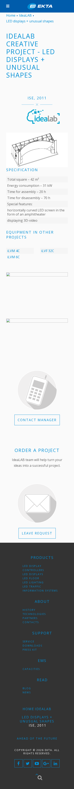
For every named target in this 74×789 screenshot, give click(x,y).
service (28, 641)
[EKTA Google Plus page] (46, 763)
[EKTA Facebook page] (18, 763)
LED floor (31, 578)
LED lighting (33, 582)
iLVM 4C (13, 251)
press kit (30, 649)
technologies (34, 614)
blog (27, 688)
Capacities (31, 669)
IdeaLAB (43, 709)
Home (28, 709)
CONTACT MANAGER (37, 420)
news (27, 692)
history (29, 610)
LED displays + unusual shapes (37, 719)
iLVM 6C (13, 257)
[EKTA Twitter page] (28, 763)
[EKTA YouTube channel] (37, 763)
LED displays (33, 574)
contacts (31, 622)
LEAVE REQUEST (37, 533)
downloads (32, 645)
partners (30, 618)
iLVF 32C (47, 251)
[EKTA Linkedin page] (55, 763)
